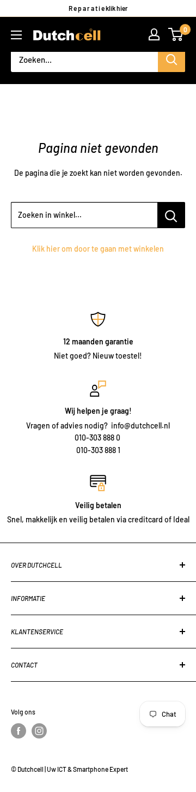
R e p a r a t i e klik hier (98, 8)
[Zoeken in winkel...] (171, 215)
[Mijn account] (154, 34)
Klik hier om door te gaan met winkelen (98, 248)
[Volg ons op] (18, 731)
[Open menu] (16, 35)
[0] (176, 34)
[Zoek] (171, 60)
